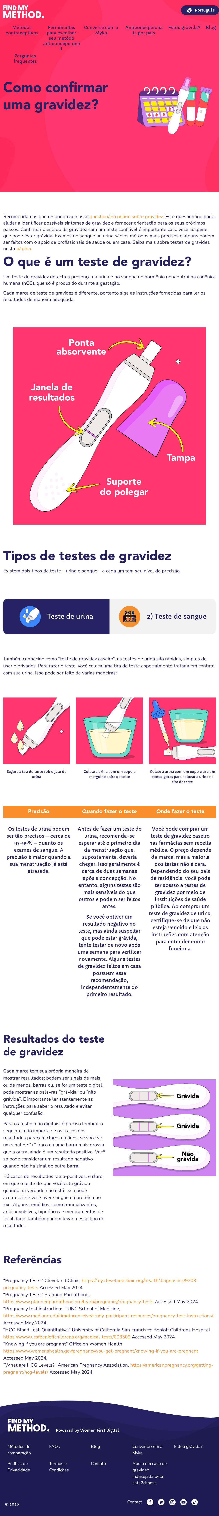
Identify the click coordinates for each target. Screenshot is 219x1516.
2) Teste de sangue (177, 616)
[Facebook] (150, 1502)
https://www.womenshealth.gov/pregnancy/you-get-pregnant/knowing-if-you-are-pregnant (100, 1351)
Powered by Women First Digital (87, 1430)
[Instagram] (172, 1502)
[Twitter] (161, 1502)
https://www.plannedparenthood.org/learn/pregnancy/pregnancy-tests (78, 1302)
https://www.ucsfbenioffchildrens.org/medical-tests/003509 (66, 1337)
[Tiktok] (194, 1502)
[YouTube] (183, 1502)
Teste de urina (70, 616)
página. (24, 248)
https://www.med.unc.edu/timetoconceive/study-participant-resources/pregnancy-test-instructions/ (108, 1316)
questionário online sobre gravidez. (127, 216)
